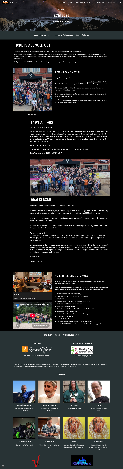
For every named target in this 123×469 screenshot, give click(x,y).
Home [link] (63, 2)
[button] (121, 2)
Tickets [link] (76, 2)
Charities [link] (69, 2)
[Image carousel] (32, 91)
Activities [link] (89, 2)
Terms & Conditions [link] (113, 2)
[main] (61, 9)
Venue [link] (81, 2)
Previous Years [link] (100, 2)
